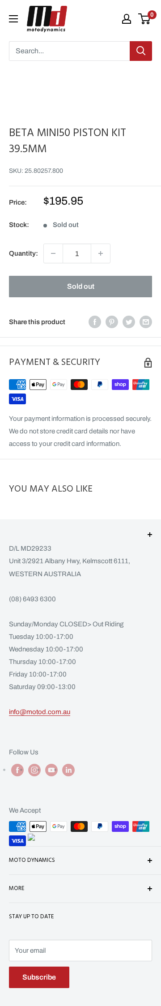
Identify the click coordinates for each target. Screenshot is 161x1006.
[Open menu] (13, 18)
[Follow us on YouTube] (51, 769)
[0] (144, 18)
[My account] (126, 19)
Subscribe (39, 977)
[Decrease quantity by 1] (53, 253)
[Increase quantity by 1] (100, 253)
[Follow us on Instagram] (34, 769)
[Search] (141, 51)
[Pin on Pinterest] (112, 321)
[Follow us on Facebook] (17, 769)
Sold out (80, 286)
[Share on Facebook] (95, 321)
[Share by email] (146, 321)
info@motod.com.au (39, 711)
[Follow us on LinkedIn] (68, 769)
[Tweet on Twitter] (129, 321)
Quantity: (23, 253)
